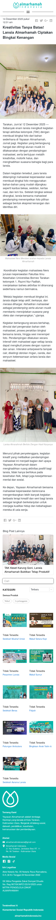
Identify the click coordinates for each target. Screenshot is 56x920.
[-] (4, 861)
